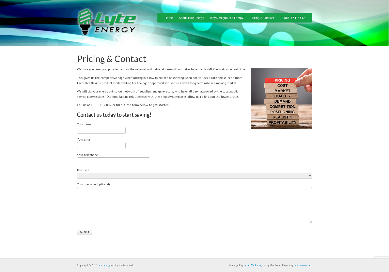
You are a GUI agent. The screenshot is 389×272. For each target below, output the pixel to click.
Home (169, 18)
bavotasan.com (302, 265)
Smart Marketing (253, 265)
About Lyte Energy (191, 18)
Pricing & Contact (263, 18)
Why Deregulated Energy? (227, 18)
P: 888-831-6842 (293, 18)
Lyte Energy (104, 265)
